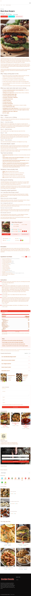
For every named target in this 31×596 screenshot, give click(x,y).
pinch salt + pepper (4, 275)
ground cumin (6, 264)
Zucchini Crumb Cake (13, 491)
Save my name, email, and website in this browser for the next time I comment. (13, 404)
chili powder (5, 265)
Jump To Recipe (4, 16)
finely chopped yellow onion (7, 262)
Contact (17, 579)
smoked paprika (6, 268)
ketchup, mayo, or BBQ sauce (8, 274)
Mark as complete (5, 284)
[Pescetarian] (7, 542)
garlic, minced (8, 263)
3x (29, 256)
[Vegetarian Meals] (22, 240)
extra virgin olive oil (6, 259)
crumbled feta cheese (7, 270)
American (20, 238)
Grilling (10, 238)
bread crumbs (6, 269)
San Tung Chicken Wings (13, 511)
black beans (10, 258)
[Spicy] (21, 240)
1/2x (24, 256)
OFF (29, 353)
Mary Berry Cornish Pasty (23, 567)
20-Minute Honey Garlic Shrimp (8, 567)
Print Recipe (11, 16)
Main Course (8, 240)
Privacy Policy (12, 594)
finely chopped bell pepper (7, 261)
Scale (22, 256)
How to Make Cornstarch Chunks (14, 501)
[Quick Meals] (8, 566)
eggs (8, 271)
